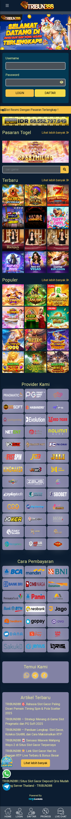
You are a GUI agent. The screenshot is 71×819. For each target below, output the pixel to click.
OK (35, 426)
